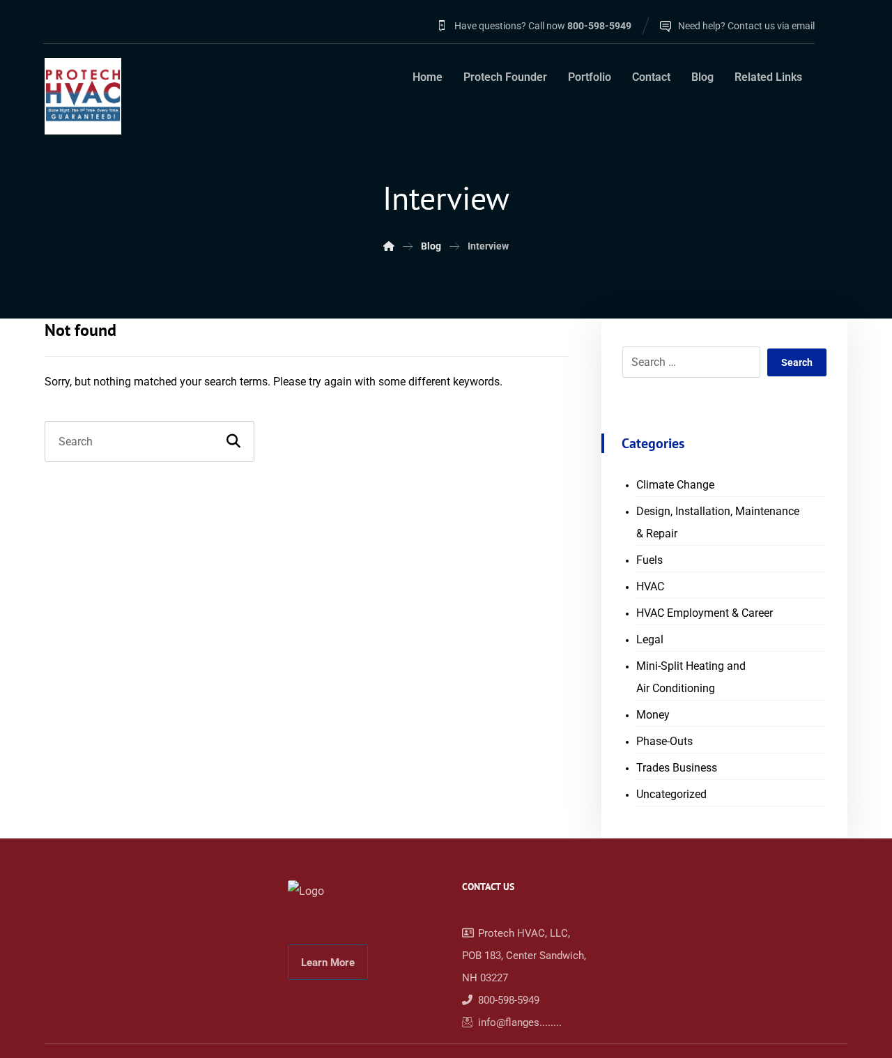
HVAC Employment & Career (704, 613)
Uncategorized (671, 794)
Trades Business (676, 767)
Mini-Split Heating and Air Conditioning (691, 677)
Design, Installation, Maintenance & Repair (717, 522)
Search (797, 362)
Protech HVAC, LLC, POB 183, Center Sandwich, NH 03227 (524, 955)
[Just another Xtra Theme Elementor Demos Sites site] (83, 96)
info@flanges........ (520, 1022)
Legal (649, 639)
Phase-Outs (664, 741)
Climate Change (675, 484)
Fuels (649, 560)
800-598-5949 (508, 1000)
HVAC (650, 586)
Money (653, 714)
